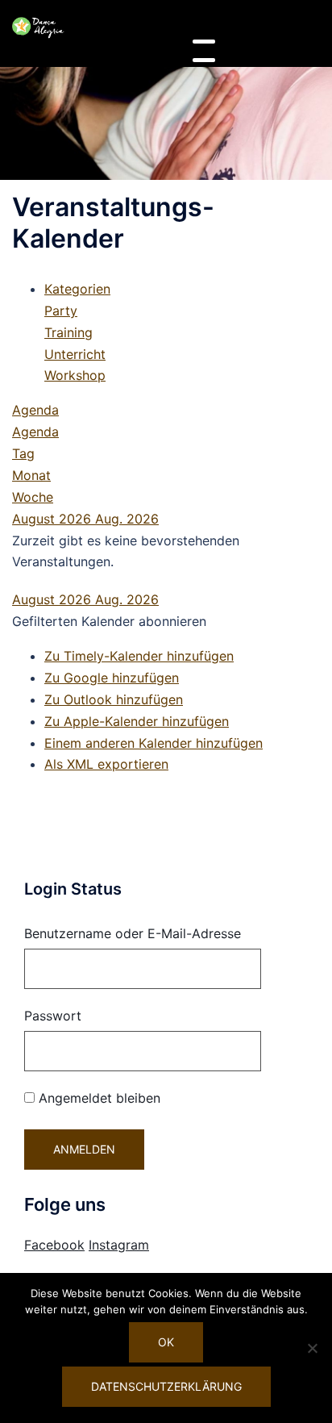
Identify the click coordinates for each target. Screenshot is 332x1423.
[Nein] (312, 1348)
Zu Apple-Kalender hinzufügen (136, 721)
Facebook (54, 1245)
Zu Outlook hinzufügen (113, 699)
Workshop (75, 375)
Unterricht (75, 354)
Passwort (52, 1016)
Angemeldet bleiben (97, 1098)
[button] (109, 621)
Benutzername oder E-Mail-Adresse (132, 933)
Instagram (119, 1245)
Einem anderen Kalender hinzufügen (153, 743)
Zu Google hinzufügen (111, 678)
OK (166, 1342)
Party (60, 311)
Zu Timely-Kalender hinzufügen (139, 656)
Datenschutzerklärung (166, 1386)
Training (68, 332)
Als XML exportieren (106, 764)
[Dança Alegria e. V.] (38, 27)
